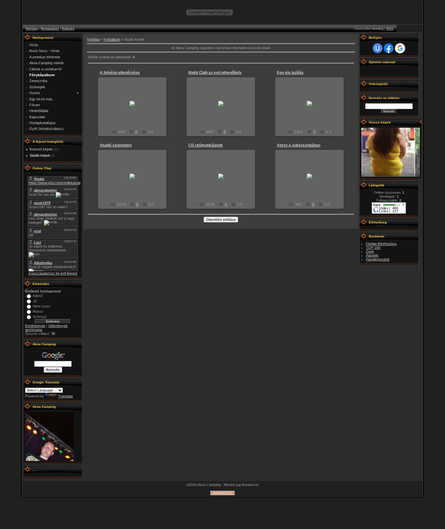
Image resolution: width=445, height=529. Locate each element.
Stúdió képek (40, 155)
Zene (370, 251)
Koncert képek (41, 149)
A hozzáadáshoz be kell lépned (52, 273)
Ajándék (372, 255)
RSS (389, 28)
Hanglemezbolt (377, 259)
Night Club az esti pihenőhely (215, 72)
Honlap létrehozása (381, 244)
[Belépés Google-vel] (400, 48)
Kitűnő (38, 296)
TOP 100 (373, 248)
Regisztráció (50, 28)
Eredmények (35, 326)
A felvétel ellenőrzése (120, 72)
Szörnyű (39, 317)
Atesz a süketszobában (298, 145)
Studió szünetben (116, 145)
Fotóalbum (112, 39)
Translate (65, 396)
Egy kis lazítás (290, 72)
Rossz (38, 311)
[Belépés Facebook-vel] (389, 48)
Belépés (68, 28)
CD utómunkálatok (205, 145)
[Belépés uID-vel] (377, 48)
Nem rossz (41, 306)
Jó (35, 301)
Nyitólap (32, 28)
